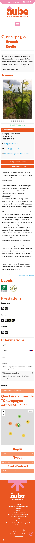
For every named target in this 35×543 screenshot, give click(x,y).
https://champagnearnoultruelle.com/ (16, 154)
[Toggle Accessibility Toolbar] (3, 540)
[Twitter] (24, 2)
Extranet (18, 508)
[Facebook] (21, 2)
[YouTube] (28, 2)
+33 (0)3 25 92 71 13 (11, 144)
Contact (18, 504)
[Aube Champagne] (17, 12)
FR (7, 2)
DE (4, 2)
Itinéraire (30, 411)
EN (10, 2)
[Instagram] (26, 2)
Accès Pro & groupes (18, 512)
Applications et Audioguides (18, 517)
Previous (4, 100)
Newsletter (18, 519)
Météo (18, 521)
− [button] (3, 414)
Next (31, 100)
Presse (18, 510)
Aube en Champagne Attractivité (18, 515)
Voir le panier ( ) (18, 166)
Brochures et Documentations (18, 506)
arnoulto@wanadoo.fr (11, 149)
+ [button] (3, 411)
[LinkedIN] (30, 2)
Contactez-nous (19, 536)
